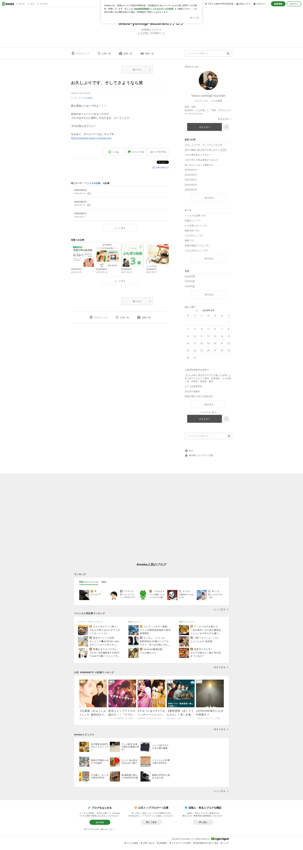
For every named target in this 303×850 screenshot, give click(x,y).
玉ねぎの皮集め (192, 391)
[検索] (228, 54)
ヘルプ (226, 843)
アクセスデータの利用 (181, 843)
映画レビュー (134, 622)
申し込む (203, 822)
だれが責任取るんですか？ (198, 154)
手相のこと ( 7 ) (192, 220)
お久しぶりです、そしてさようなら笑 (107, 82)
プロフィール (201, 100)
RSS (191, 450)
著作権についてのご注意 (201, 455)
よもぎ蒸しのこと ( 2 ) (196, 225)
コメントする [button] (138, 152)
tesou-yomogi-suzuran (208, 95)
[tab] (88, 582)
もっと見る (119, 228)
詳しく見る (151, 822)
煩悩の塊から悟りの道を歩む (199, 396)
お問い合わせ (148, 843)
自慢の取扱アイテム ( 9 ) (197, 245)
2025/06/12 (191, 179)
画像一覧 (128, 53)
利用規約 (163, 843)
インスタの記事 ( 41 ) (195, 215)
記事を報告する (162, 167)
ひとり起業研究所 (193, 386)
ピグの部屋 (216, 100)
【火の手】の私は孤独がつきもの (201, 159)
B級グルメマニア (187, 622)
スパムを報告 (132, 843)
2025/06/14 (191, 169)
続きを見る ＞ (225, 118)
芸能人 (104, 582)
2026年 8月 (208, 310)
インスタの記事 (85, 98)
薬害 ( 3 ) (189, 240)
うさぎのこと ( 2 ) (194, 235)
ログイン (294, 4)
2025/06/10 (191, 184)
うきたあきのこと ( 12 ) (196, 250)
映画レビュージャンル (88, 582)
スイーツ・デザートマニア (90, 622)
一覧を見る (208, 197)
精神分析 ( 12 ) (192, 230)
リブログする (160, 152)
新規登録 (278, 4)
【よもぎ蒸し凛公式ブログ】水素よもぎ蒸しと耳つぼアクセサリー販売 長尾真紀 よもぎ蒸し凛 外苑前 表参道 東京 (208, 378)
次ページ (137, 69)
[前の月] (196, 310)
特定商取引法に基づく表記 (207, 843)
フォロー (205, 127)
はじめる (100, 822)
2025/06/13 (191, 174)
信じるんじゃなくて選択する (199, 164)
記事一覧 (106, 53)
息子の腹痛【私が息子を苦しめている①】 (206, 150)
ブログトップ (82, 53)
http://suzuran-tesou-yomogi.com (91, 138)
